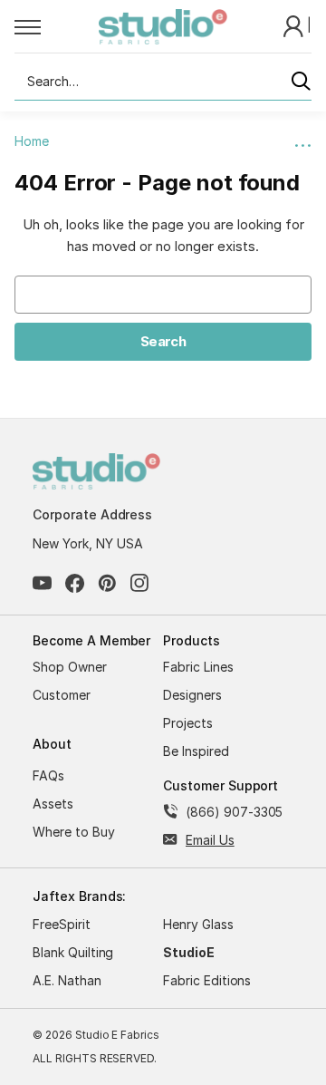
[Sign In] (295, 25)
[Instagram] (139, 583)
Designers (192, 694)
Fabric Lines (198, 666)
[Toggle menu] (56, 26)
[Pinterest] (107, 583)
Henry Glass (198, 924)
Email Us (210, 840)
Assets (53, 803)
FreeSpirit (62, 924)
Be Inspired (196, 751)
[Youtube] (42, 583)
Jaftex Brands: (79, 896)
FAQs (48, 775)
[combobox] (163, 82)
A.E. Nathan (67, 980)
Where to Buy (74, 831)
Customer (62, 694)
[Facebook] (74, 583)
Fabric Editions (207, 980)
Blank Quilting (73, 952)
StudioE (189, 952)
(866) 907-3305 (234, 811)
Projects (188, 723)
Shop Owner (70, 666)
